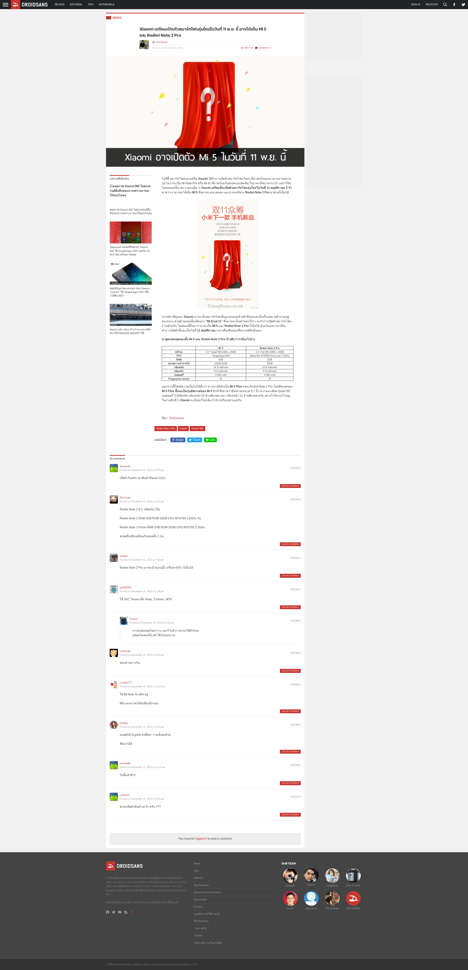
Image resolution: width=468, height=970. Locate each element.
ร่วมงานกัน (200, 928)
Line (212, 439)
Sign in (415, 4)
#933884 (295, 724)
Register (432, 4)
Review (59, 4)
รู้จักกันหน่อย (201, 921)
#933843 (295, 557)
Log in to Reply (290, 486)
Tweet (196, 439)
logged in (201, 838)
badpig (124, 722)
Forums (198, 906)
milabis (124, 556)
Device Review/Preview (207, 892)
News (117, 17)
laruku (290, 908)
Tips (90, 4)
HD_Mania (332, 908)
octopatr (290, 885)
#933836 (295, 499)
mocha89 (125, 763)
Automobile (107, 4)
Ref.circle (125, 497)
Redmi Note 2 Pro (165, 428)
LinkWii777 (126, 682)
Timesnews (176, 418)
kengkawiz (332, 885)
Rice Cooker (353, 885)
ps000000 (125, 587)
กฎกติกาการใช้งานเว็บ (207, 913)
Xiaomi (183, 428)
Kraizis (133, 618)
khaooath (125, 466)
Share (180, 439)
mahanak (125, 651)
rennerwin (161, 42)
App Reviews (201, 885)
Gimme (311, 884)
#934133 (295, 796)
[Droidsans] (29, 4)
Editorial (76, 4)
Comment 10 (264, 48)
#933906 (295, 765)
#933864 (295, 684)
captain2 (125, 794)
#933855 (295, 620)
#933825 (295, 468)
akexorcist (311, 908)
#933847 (295, 589)
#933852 (295, 652)
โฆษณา (198, 935)
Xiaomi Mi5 (197, 428)
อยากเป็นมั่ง (353, 908)
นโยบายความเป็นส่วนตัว (208, 942)
